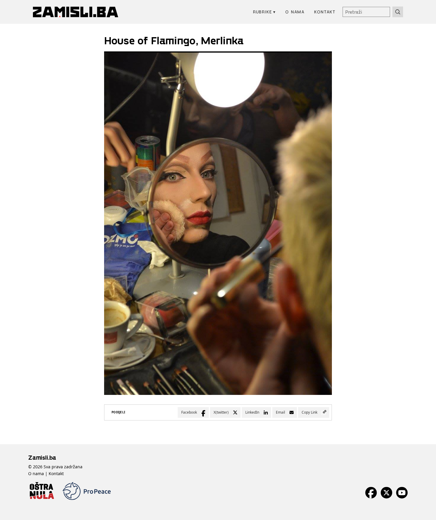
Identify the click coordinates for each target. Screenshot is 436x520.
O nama (295, 11)
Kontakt (324, 11)
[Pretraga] (397, 12)
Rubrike (264, 11)
